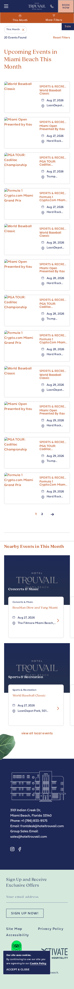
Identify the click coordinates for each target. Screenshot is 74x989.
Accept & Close (17, 969)
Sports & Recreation (25, 677)
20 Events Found (15, 37)
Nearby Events (34, 546)
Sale (68, 26)
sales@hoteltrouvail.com (28, 836)
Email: (15, 826)
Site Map (14, 929)
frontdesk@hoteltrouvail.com (42, 826)
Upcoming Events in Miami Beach (30, 59)
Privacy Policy (50, 929)
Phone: (15, 821)
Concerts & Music (23, 589)
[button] (37, 733)
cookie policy (38, 963)
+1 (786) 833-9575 (52, 9)
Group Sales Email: (24, 831)
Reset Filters (61, 37)
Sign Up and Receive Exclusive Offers (26, 882)
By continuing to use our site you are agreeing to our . (26, 959)
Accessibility (17, 935)
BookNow (66, 6)
